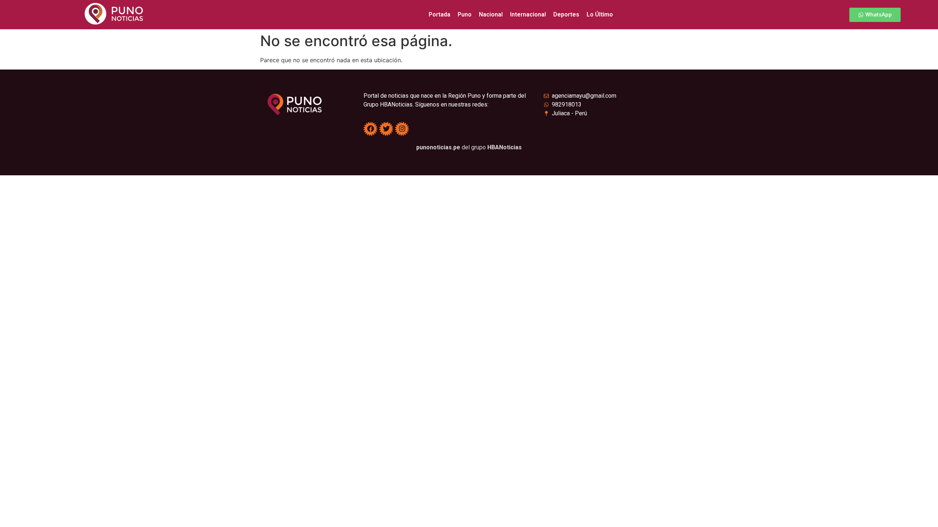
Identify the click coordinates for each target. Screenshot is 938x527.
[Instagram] (402, 129)
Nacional (491, 14)
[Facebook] (370, 129)
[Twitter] (386, 129)
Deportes (566, 14)
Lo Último (600, 14)
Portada (439, 14)
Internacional (528, 14)
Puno (465, 14)
